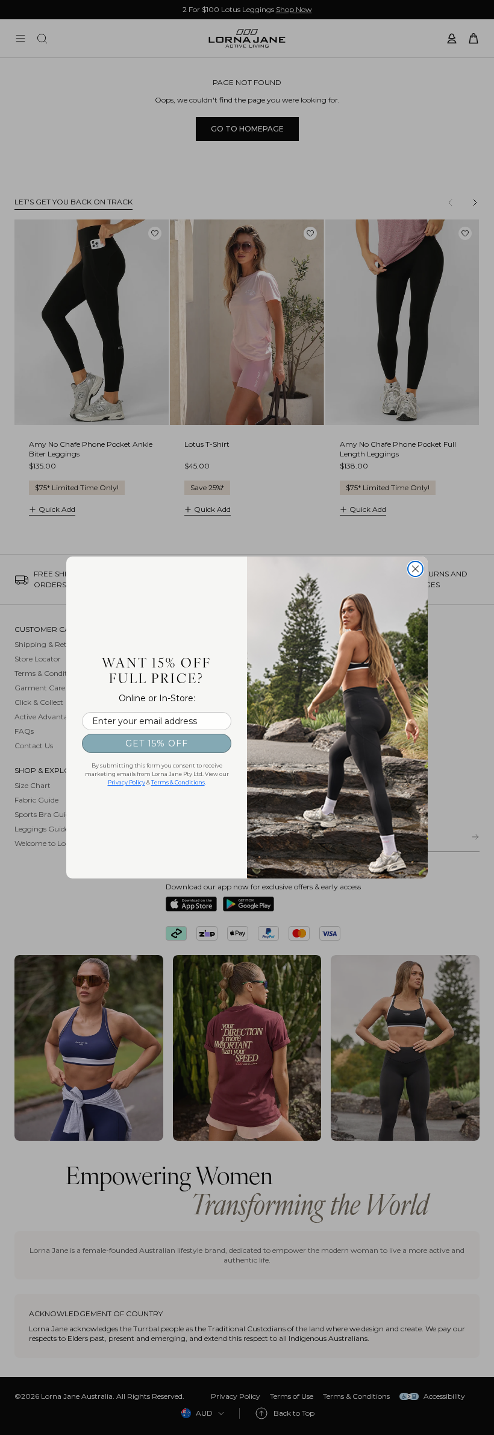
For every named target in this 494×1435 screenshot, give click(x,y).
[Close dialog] (415, 568)
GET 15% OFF (156, 743)
